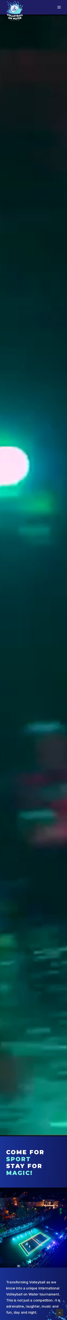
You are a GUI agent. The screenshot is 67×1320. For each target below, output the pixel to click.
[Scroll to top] (59, 1312)
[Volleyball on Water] (14, 10)
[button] (59, 7)
